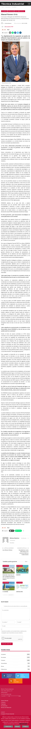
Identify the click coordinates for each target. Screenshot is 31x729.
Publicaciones (4, 669)
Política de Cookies (23, 723)
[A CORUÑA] (9, 586)
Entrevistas (11, 11)
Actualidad (4, 11)
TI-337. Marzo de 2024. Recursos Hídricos (20, 11)
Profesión (3, 660)
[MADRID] (22, 569)
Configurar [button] (25, 726)
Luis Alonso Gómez (7, 550)
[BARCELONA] (22, 586)
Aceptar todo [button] (8, 726)
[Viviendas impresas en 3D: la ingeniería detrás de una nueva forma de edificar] (9, 569)
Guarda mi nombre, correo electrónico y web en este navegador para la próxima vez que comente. (13, 631)
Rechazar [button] (17, 726)
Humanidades (4, 663)
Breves (2, 666)
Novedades (3, 657)
